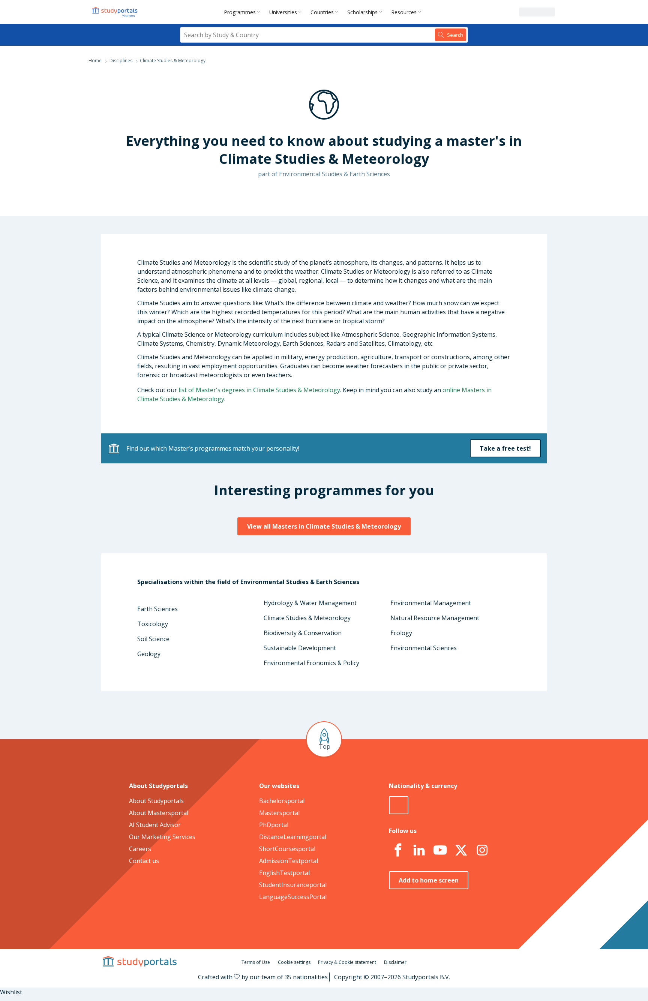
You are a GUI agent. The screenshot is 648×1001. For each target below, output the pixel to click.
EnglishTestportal (284, 873)
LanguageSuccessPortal (293, 897)
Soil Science (153, 639)
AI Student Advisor (155, 825)
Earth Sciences (157, 609)
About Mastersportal (158, 813)
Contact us (144, 861)
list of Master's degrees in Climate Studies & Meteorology (259, 390)
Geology (148, 654)
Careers (140, 849)
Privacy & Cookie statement (347, 962)
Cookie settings (294, 962)
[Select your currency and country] (398, 805)
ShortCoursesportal (287, 849)
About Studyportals (156, 801)
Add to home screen (429, 880)
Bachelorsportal (281, 801)
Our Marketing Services (162, 837)
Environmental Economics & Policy (311, 663)
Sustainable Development (300, 648)
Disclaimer (395, 962)
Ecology (401, 633)
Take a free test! (505, 448)
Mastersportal (279, 813)
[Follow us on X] (461, 850)
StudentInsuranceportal (293, 885)
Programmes (240, 12)
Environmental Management (430, 603)
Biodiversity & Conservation (303, 633)
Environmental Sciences (423, 648)
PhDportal (273, 825)
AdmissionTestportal (288, 861)
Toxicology (152, 624)
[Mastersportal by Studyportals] (116, 12)
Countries (322, 12)
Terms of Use (256, 962)
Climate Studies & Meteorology (307, 618)
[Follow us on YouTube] (440, 850)
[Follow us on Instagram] (482, 850)
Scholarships (362, 12)
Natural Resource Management (434, 618)
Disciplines (121, 60)
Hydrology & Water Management (310, 603)
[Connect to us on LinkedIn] (419, 850)
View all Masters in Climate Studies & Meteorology (324, 526)
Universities (283, 12)
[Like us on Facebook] (398, 850)
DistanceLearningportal (292, 837)
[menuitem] (243, 12)
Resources (404, 12)
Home (95, 60)
